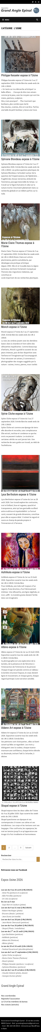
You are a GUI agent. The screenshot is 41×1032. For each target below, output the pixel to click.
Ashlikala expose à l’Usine (15, 572)
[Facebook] (33, 2)
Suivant (28, 847)
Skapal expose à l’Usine (14, 805)
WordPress (35, 1026)
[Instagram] (38, 2)
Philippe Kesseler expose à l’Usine (19, 75)
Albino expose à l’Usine (13, 647)
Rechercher (6, 855)
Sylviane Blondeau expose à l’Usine (20, 159)
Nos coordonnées (8, 995)
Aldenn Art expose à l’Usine (16, 727)
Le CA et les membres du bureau (14, 1001)
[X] (35, 2)
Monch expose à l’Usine (14, 327)
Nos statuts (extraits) (10, 1004)
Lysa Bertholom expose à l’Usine (18, 494)
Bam (5, 1028)
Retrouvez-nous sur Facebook (14, 870)
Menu (7, 20)
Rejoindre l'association (10, 998)
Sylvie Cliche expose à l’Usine (17, 413)
